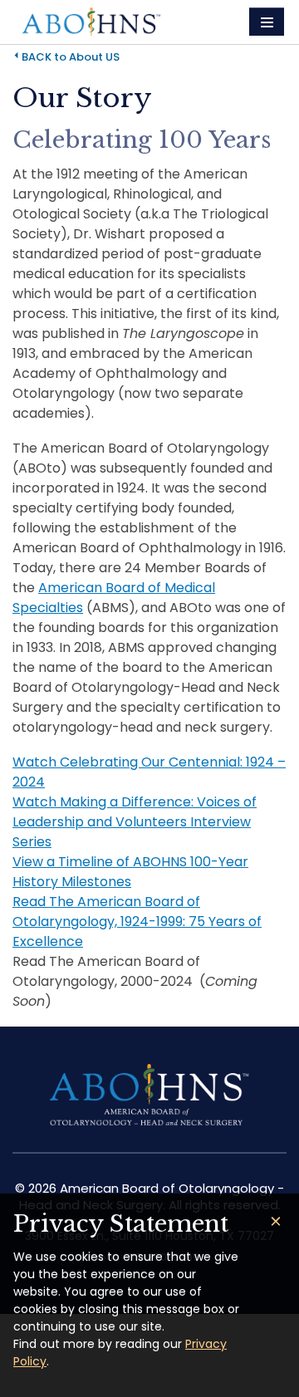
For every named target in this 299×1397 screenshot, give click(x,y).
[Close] (275, 1221)
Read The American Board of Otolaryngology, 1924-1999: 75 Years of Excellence (137, 921)
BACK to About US (71, 57)
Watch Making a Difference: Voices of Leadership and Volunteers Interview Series (134, 821)
